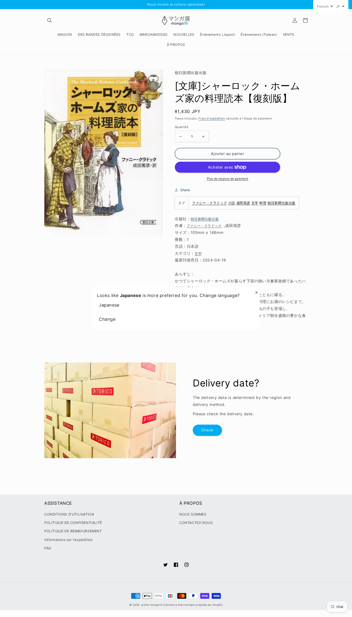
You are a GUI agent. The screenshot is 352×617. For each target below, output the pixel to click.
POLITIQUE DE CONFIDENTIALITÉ (73, 523)
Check (207, 430)
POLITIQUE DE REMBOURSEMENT (73, 531)
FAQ (47, 548)
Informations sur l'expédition (68, 540)
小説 (231, 203)
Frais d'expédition (212, 118)
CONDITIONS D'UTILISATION (69, 514)
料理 (262, 203)
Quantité (181, 127)
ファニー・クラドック (209, 203)
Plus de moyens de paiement (227, 178)
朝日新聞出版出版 (281, 203)
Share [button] (185, 190)
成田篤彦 (243, 203)
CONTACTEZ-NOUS (196, 523)
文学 (254, 203)
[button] (49, 20)
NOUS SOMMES (192, 514)
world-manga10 (151, 604)
